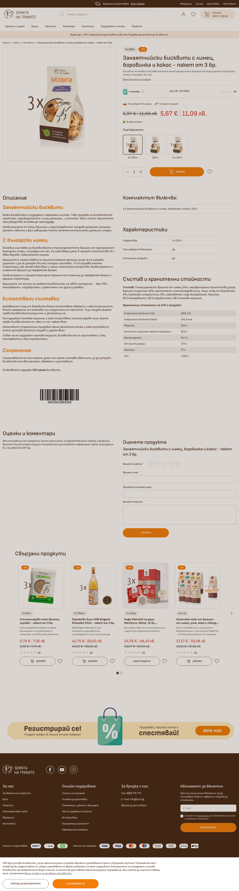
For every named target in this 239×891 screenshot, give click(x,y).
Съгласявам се (75, 883)
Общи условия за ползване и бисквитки (48, 873)
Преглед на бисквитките (26, 883)
